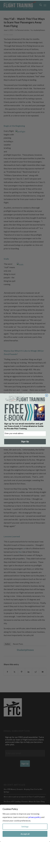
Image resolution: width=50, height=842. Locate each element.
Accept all (25, 834)
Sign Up (25, 441)
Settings (25, 826)
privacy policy (34, 817)
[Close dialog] (46, 395)
